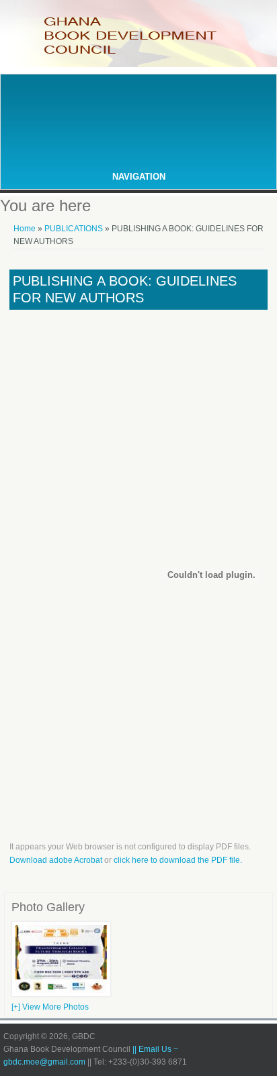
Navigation (138, 177)
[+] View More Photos (50, 1007)
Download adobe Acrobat (56, 860)
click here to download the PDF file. (178, 860)
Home (24, 228)
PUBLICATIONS (74, 228)
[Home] (138, 53)
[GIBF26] (61, 994)
